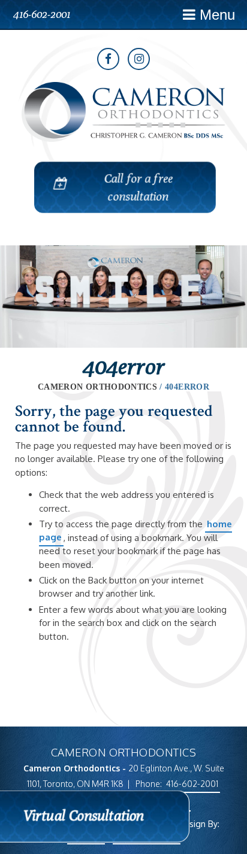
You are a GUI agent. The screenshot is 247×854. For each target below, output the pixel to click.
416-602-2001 (41, 14)
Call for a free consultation (137, 187)
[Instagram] (139, 59)
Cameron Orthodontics (97, 386)
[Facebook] (108, 59)
